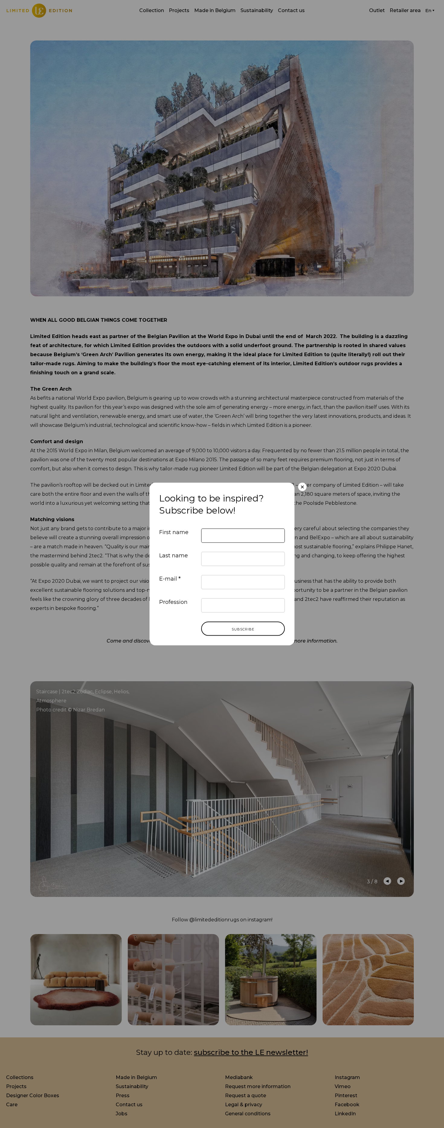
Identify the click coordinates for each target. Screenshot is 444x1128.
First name (173, 532)
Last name (173, 555)
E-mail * (170, 578)
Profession (173, 601)
